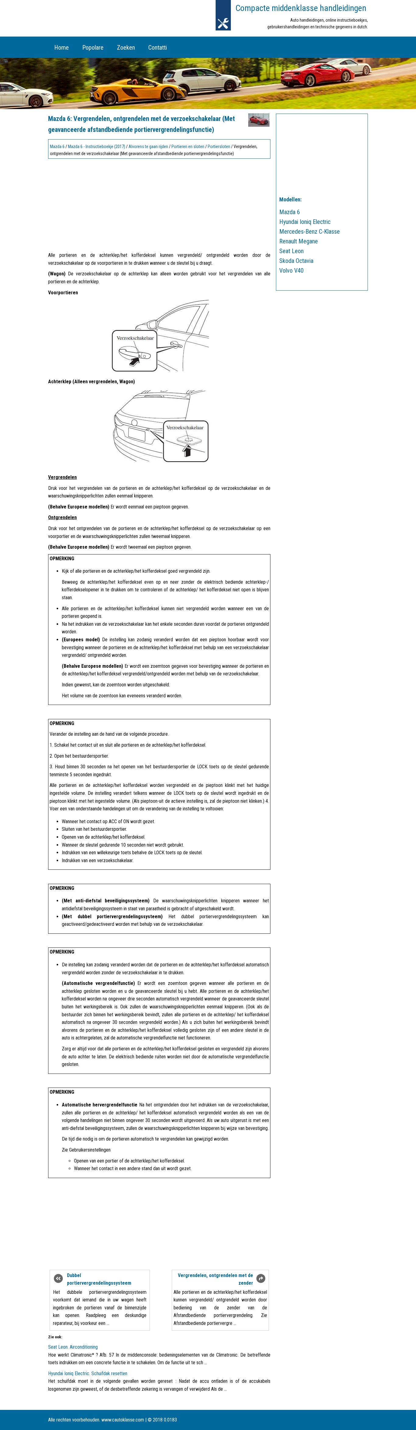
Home (61, 47)
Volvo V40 (291, 270)
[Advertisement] (159, 203)
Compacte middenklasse (300, 8)
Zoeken (126, 47)
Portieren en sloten (187, 146)
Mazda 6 (57, 146)
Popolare (93, 47)
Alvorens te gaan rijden (148, 146)
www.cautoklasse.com (122, 1420)
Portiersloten (219, 146)
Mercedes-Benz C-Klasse (309, 231)
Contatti (157, 47)
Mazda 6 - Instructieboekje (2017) (96, 146)
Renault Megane (298, 241)
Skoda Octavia (296, 260)
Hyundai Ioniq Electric (304, 221)
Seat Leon (291, 251)
